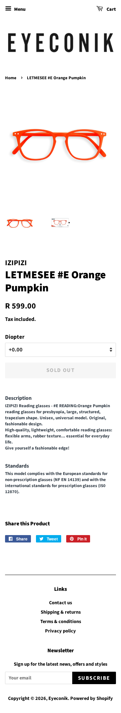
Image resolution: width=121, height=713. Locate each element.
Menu (19, 9)
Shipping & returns (61, 612)
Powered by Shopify (91, 698)
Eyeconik (58, 698)
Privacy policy (60, 630)
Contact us (60, 602)
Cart (111, 9)
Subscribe (94, 678)
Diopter (15, 337)
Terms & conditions (60, 621)
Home (10, 78)
